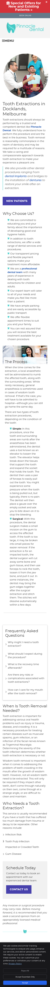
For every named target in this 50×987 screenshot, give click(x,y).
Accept (25, 983)
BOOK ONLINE (25, 15)
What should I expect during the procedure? (25, 656)
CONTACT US (19, 889)
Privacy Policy (15, 964)
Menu (9, 40)
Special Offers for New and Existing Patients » (24, 7)
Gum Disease (13, 854)
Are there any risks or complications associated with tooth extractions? (26, 678)
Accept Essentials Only (25, 977)
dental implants (16, 176)
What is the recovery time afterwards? (23, 666)
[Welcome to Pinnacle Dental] (25, 32)
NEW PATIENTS (16, 201)
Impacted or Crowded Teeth (22, 847)
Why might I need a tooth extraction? (23, 644)
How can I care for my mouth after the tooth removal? (25, 692)
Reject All (25, 971)
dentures (35, 180)
